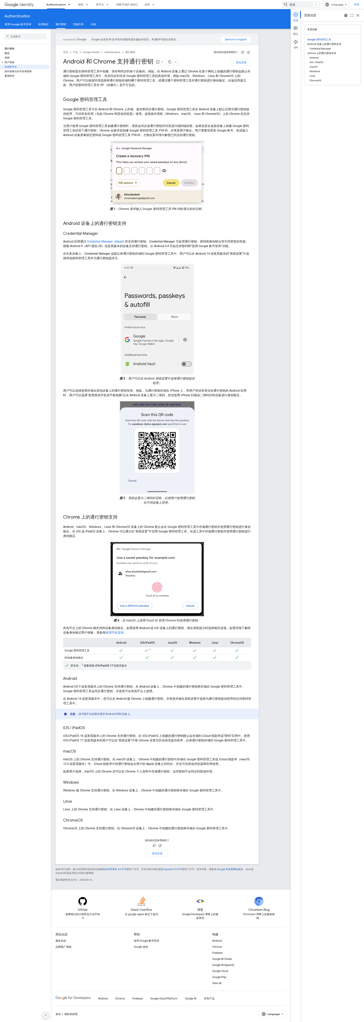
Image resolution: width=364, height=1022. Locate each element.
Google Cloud (220, 971)
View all (216, 983)
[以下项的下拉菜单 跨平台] (108, 4)
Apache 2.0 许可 (173, 869)
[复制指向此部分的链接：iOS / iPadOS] (89, 728)
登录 (356, 4)
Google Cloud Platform (163, 998)
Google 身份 (141, 946)
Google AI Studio (222, 958)
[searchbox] (25, 36)
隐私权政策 (71, 1014)
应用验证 (43, 24)
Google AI (190, 998)
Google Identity (91, 52)
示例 (93, 24)
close (358, 15)
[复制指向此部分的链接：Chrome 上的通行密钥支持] (121, 517)
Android (217, 940)
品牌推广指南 (63, 946)
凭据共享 (78, 24)
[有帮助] (243, 52)
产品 (75, 52)
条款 (58, 1014)
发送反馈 (241, 62)
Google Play (219, 977)
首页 (65, 52)
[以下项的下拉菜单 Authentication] (70, 4)
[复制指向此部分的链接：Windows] (83, 782)
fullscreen (352, 15)
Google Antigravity (223, 964)
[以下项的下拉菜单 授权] (88, 4)
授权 (80, 4)
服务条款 (61, 940)
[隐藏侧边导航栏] (45, 1015)
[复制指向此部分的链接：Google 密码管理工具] (111, 100)
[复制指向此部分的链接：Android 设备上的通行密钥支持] (130, 223)
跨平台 (100, 4)
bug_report (346, 15)
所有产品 (209, 998)
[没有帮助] (248, 52)
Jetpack (119, 241)
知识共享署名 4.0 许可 (114, 869)
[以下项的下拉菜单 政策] (154, 4)
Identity (26, 4)
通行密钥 (61, 24)
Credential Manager (100, 241)
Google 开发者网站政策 (230, 869)
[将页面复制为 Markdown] (169, 62)
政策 (147, 4)
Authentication (56, 4)
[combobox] (301, 4)
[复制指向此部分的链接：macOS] (80, 751)
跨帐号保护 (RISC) (127, 4)
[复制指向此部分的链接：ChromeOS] (86, 820)
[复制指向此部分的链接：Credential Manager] (102, 233)
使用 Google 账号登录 (18, 24)
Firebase (217, 952)
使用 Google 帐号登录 (146, 940)
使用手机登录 (115, 632)
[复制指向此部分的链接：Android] (80, 679)
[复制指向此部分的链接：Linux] (75, 801)
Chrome (217, 946)
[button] (24, 62)
